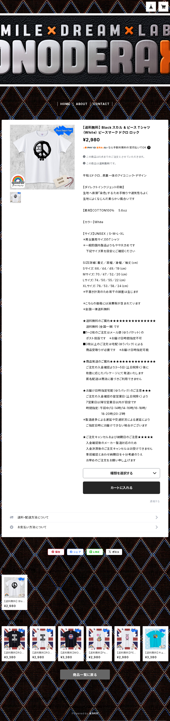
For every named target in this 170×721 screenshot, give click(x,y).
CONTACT (101, 104)
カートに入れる (121, 488)
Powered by (80, 713)
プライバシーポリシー (17, 698)
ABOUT (81, 104)
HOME (65, 104)
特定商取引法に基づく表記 (51, 698)
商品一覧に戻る (85, 675)
